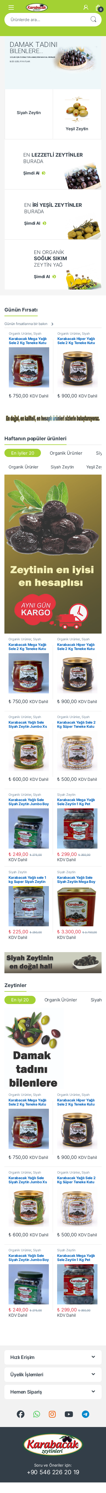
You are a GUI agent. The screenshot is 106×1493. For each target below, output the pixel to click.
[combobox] (44, 19)
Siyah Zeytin (62, 466)
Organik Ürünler (20, 333)
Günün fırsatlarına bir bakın (25, 323)
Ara (93, 19)
